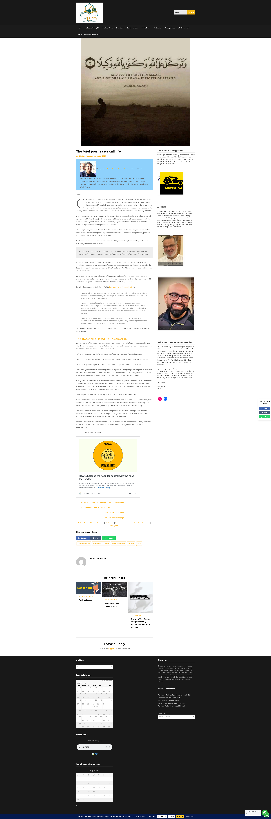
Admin (81, 156)
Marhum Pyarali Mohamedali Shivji (178, 695)
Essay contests (132, 28)
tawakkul (131, 543)
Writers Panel (83, 523)
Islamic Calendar (134, 523)
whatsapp (110, 538)
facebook (84, 538)
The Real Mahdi (174, 698)
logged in (111, 649)
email (97, 538)
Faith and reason (86, 600)
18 (89, 792)
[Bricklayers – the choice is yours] (114, 589)
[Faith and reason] (88, 587)
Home (80, 28)
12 (94, 787)
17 (83, 792)
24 (83, 796)
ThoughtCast (170, 28)
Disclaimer (120, 28)
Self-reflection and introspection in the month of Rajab (102, 502)
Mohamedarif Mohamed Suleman (118, 169)
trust (139, 543)
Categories (161, 713)
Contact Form (107, 28)
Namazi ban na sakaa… (176, 703)
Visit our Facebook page (114, 512)
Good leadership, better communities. (95, 507)
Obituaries (157, 28)
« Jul (77, 805)
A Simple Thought (92, 28)
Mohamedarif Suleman (101, 543)
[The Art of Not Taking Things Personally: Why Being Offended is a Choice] (140, 597)
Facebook (146, 523)
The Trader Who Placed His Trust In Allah (101, 339)
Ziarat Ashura (120, 523)
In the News (146, 28)
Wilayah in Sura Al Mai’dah (175, 706)
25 (89, 796)
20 (99, 792)
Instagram (114, 526)
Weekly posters (183, 28)
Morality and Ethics (118, 543)
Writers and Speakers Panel (88, 34)
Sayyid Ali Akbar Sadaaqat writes (121, 287)
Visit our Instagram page (114, 518)
